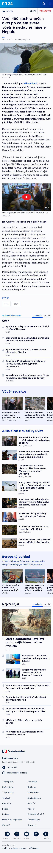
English (5, 848)
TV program (7, 781)
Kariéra (31, 808)
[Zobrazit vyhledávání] (44, 3)
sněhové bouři (29, 83)
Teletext (6, 798)
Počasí (5, 808)
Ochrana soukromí (18, 848)
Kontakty (32, 825)
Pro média (32, 781)
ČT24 (16, 304)
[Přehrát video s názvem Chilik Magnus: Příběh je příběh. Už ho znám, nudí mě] (26, 197)
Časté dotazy (34, 819)
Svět (6, 304)
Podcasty (6, 803)
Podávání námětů (36, 814)
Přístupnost (34, 848)
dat (3, 37)
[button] (26, 197)
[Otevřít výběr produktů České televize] (50, 3)
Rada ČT (31, 803)
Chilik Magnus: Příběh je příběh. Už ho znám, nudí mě (24, 212)
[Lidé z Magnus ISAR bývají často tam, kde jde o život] (26, 58)
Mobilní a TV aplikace (12, 819)
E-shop (5, 814)
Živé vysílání (7, 787)
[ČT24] (7, 3)
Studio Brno (33, 792)
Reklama (32, 787)
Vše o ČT (6, 825)
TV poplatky (7, 792)
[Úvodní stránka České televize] (13, 751)
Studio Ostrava (34, 798)
